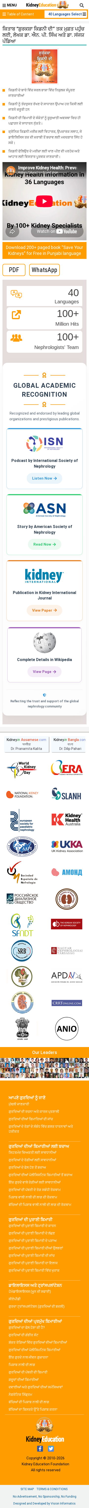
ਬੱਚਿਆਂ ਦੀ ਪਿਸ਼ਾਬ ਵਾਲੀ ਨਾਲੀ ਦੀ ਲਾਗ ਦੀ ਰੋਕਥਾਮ (40, 1205)
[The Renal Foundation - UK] (67, 846)
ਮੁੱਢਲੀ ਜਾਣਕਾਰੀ (19, 1104)
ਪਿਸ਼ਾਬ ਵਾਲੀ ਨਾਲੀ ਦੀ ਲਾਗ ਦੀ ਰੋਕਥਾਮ (33, 1197)
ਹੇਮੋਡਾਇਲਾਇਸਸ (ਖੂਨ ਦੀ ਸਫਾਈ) (30, 1292)
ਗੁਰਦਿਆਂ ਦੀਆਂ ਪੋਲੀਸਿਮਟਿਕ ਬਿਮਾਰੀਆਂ (34, 1350)
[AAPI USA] (22, 846)
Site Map (27, 1489)
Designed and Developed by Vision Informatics (44, 1503)
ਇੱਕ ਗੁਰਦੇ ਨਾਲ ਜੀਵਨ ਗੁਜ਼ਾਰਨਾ (28, 1357)
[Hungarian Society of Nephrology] (67, 951)
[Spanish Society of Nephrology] (22, 872)
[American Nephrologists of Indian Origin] (67, 1029)
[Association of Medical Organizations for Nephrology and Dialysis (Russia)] (67, 872)
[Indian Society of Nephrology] (67, 898)
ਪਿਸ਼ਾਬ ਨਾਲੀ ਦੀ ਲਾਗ (22, 1365)
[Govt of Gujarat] (22, 1029)
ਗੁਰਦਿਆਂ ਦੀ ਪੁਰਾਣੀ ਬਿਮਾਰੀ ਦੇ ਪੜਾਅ (33, 1241)
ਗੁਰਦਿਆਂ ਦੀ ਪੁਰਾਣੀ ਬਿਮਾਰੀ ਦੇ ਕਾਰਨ (32, 1226)
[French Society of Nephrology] (22, 924)
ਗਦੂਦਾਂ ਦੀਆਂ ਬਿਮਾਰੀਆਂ (24, 1380)
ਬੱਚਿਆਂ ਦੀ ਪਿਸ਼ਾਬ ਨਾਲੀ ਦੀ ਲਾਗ (29, 1402)
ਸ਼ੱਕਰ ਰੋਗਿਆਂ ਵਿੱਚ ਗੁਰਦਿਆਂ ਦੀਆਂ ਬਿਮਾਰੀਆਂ (38, 1342)
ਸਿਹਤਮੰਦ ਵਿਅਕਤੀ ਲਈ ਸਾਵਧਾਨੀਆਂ (32, 1153)
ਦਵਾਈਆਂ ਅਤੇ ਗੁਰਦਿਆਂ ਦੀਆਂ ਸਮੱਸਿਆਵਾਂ (36, 1387)
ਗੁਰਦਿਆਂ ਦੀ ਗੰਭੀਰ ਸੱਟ (23, 1335)
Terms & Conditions (51, 1489)
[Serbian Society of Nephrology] (22, 951)
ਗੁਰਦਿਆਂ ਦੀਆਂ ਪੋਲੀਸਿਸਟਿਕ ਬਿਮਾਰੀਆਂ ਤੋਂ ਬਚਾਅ (40, 1175)
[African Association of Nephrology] (22, 977)
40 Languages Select (65, 14)
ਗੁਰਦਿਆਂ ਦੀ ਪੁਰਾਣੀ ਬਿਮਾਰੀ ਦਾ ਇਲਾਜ (33, 1263)
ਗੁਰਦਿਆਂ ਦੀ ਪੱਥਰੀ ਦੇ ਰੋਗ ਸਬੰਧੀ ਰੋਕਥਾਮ (35, 1190)
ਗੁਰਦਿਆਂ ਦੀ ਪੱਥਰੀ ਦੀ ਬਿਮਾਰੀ (28, 1372)
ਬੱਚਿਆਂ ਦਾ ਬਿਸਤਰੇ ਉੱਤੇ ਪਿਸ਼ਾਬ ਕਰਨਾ (33, 1409)
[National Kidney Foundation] (22, 794)
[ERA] (67, 768)
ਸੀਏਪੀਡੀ (15, 1299)
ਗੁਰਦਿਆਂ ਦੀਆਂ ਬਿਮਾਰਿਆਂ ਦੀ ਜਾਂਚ (31, 1119)
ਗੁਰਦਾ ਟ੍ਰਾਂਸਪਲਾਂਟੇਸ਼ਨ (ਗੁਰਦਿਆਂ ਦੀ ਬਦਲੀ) (37, 1306)
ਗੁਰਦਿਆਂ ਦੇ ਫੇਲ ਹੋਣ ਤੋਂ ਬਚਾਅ (27, 1167)
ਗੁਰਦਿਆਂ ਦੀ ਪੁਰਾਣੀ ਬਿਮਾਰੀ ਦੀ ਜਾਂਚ (32, 1256)
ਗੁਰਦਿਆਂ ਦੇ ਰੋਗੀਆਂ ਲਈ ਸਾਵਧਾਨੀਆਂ (32, 1160)
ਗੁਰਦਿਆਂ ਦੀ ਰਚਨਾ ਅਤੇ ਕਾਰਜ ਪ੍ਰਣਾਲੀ (34, 1112)
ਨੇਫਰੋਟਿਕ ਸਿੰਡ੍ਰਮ (20, 1395)
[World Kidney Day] (22, 768)
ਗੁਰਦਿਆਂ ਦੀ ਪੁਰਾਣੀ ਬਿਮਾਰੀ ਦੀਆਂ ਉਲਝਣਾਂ (36, 1248)
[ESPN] (22, 820)
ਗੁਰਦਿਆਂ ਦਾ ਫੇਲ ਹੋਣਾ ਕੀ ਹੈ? (27, 1328)
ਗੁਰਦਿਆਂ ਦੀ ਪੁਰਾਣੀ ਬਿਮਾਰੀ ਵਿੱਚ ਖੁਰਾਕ (34, 1270)
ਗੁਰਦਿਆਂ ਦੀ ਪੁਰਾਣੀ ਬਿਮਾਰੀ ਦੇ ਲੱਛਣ (32, 1233)
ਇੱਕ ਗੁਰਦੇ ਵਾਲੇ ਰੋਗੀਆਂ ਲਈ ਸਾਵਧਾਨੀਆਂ (35, 1182)
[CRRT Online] (67, 1003)
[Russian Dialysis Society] (22, 898)
